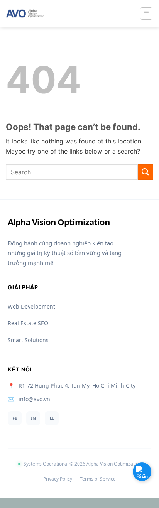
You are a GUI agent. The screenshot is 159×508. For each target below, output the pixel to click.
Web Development (31, 306)
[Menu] (146, 13)
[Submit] (145, 171)
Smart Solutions (28, 340)
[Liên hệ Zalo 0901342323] (142, 471)
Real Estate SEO (28, 323)
